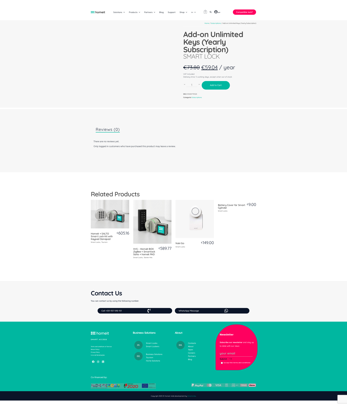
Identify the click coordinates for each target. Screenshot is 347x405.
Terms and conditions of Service (101, 347)
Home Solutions (153, 361)
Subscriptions (197, 97)
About (190, 346)
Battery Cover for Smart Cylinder (231, 206)
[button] (210, 12)
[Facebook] (93, 361)
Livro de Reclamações (98, 355)
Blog (190, 359)
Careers (191, 353)
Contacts (192, 343)
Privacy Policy (95, 352)
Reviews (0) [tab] (108, 129)
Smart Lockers (152, 346)
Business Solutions (154, 354)
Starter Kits (148, 257)
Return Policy (95, 349)
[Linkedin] (103, 361)
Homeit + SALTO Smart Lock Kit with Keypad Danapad (102, 236)
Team (190, 349)
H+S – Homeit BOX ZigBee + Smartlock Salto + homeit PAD (144, 251)
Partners (192, 356)
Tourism (104, 242)
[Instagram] (98, 361)
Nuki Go (180, 243)
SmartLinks (191, 396)
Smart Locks (95, 242)
